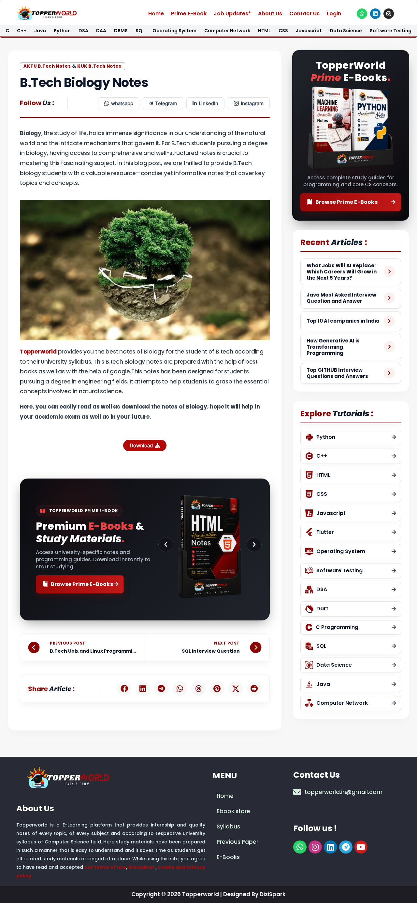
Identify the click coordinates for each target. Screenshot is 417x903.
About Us (270, 13)
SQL (140, 30)
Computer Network (227, 30)
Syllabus (228, 826)
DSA (83, 30)
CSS (283, 30)
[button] (165, 544)
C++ (21, 30)
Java (40, 30)
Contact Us (304, 13)
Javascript (309, 30)
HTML (264, 30)
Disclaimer (142, 867)
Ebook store (233, 811)
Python (62, 30)
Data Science (346, 30)
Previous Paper (237, 842)
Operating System (174, 30)
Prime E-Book (189, 13)
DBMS (121, 30)
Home (156, 13)
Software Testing (390, 30)
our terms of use (105, 867)
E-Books (228, 857)
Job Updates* (232, 13)
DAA (101, 30)
